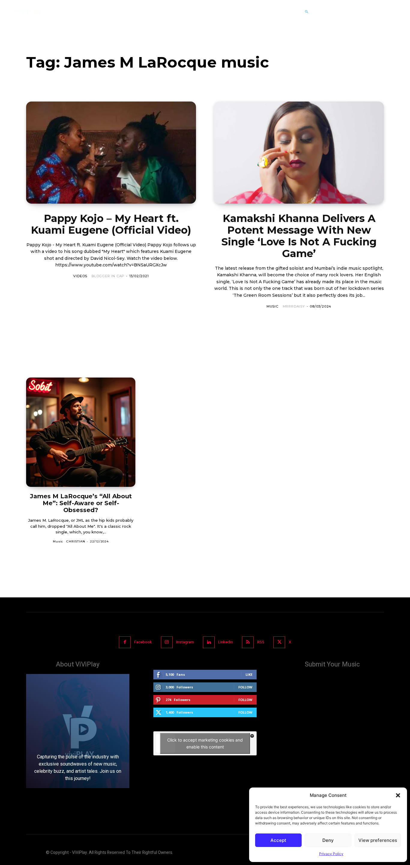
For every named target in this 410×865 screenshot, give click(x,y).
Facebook (143, 642)
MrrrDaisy (294, 306)
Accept (278, 840)
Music (273, 306)
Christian (75, 541)
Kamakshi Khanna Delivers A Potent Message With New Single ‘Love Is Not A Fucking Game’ (299, 236)
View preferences (377, 840)
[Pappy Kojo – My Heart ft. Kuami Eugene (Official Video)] (111, 153)
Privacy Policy (331, 853)
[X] (279, 642)
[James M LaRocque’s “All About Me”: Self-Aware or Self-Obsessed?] (80, 432)
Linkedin (225, 642)
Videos (80, 276)
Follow (245, 687)
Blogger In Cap (108, 276)
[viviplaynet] (28, 12)
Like (249, 674)
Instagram (185, 642)
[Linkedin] (209, 642)
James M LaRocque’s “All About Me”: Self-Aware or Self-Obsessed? (81, 503)
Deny (328, 840)
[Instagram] (167, 642)
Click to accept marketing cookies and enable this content (205, 743)
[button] (398, 795)
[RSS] (248, 642)
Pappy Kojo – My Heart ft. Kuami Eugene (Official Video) (111, 224)
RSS (260, 642)
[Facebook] (125, 642)
